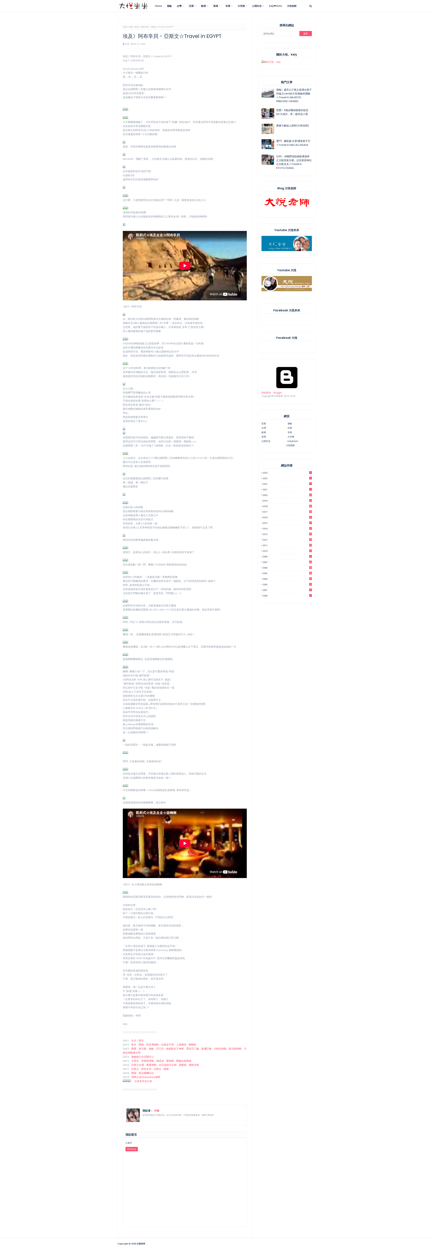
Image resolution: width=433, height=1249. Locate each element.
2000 (287, 595)
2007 (287, 562)
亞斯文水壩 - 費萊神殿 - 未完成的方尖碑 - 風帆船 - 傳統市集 (165, 1064)
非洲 (131, 26)
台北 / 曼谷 (137, 1040)
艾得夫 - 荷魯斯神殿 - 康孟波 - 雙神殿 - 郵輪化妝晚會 (161, 1060)
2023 (287, 478)
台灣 (263, 427)
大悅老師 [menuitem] (292, 5)
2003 (287, 584)
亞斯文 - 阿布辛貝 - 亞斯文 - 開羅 (150, 1069)
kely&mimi (293, 441)
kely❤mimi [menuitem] (275, 5)
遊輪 (290, 423)
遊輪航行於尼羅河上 (142, 1056)
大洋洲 (291, 436)
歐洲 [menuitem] (203, 5)
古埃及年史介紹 (143, 1081)
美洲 (263, 436)
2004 (287, 578)
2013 (287, 534)
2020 (287, 495)
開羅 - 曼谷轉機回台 (142, 1073)
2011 (287, 545)
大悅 (127, 43)
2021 (287, 489)
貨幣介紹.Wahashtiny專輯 (145, 1077)
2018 (287, 506)
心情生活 (265, 441)
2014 (287, 528)
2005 (287, 573)
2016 (287, 517)
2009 (287, 556)
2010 (287, 550)
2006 (287, 567)
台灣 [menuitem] (179, 5)
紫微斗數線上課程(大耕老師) (292, 125)
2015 (287, 523)
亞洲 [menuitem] (191, 5)
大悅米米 (140, 1243)
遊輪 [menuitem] (169, 5)
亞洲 (290, 427)
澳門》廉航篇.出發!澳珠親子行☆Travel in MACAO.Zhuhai (293, 143)
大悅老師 (290, 445)
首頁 (125, 26)
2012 (287, 539)
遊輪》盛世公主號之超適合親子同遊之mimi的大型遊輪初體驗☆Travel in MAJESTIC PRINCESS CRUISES (294, 95)
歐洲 (263, 432)
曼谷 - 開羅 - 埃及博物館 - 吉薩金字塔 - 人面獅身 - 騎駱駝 (163, 1044)
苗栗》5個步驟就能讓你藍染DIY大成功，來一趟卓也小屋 (292, 112)
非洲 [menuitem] (227, 5)
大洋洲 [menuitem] (241, 5)
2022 (287, 483)
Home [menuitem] (158, 5)
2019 (287, 500)
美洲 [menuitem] (215, 5)
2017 (287, 511)
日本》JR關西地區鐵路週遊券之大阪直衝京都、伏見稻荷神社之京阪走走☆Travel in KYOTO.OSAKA (294, 162)
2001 (287, 590)
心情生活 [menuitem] (257, 5)
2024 (287, 472)
